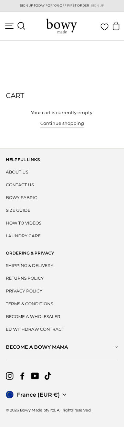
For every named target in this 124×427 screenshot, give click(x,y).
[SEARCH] (21, 26)
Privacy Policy (24, 291)
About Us (17, 172)
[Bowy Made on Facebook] (22, 376)
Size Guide (18, 210)
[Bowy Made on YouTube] (35, 376)
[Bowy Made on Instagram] (9, 376)
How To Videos (23, 223)
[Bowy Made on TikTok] (48, 376)
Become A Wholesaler (33, 316)
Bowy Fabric (21, 197)
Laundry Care (23, 235)
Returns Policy (25, 278)
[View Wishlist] (104, 26)
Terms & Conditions (29, 303)
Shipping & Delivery (29, 265)
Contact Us (20, 184)
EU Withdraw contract (35, 329)
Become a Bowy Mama (37, 347)
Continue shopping (62, 123)
